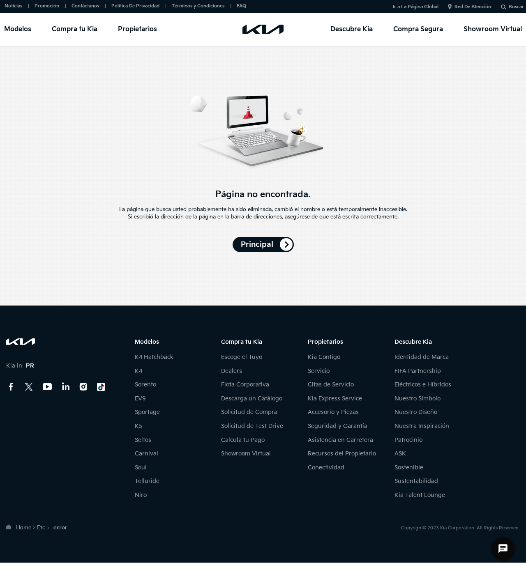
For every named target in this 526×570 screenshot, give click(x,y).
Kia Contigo (324, 357)
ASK (400, 453)
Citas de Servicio (331, 384)
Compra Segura (418, 29)
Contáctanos (85, 6)
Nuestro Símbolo (417, 398)
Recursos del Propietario (342, 453)
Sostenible (408, 467)
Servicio (319, 371)
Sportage (147, 412)
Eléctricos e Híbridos (422, 384)
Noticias (13, 6)
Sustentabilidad (416, 481)
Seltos (143, 440)
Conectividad (326, 467)
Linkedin (65, 387)
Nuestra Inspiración (421, 426)
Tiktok (101, 387)
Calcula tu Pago (243, 440)
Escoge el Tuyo (241, 357)
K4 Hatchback (154, 357)
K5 (138, 426)
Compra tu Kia (74, 29)
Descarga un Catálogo (251, 398)
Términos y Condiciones (198, 6)
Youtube (47, 387)
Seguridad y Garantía (337, 426)
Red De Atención (472, 6)
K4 (138, 371)
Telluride (147, 481)
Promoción (47, 6)
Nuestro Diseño (415, 412)
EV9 (140, 398)
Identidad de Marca (421, 357)
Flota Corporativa (245, 384)
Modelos (17, 29)
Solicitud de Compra (249, 412)
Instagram (83, 387)
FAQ (241, 6)
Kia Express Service (335, 398)
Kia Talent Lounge (419, 495)
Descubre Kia (351, 29)
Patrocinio (408, 440)
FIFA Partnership (417, 371)
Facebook (11, 387)
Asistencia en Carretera (340, 440)
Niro (141, 495)
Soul (141, 467)
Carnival (146, 453)
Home (23, 527)
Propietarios (137, 29)
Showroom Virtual (493, 29)
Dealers (231, 371)
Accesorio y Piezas (333, 412)
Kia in (20, 365)
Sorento (145, 384)
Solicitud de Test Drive (252, 426)
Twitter (29, 387)
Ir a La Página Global (415, 6)
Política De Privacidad (135, 6)
